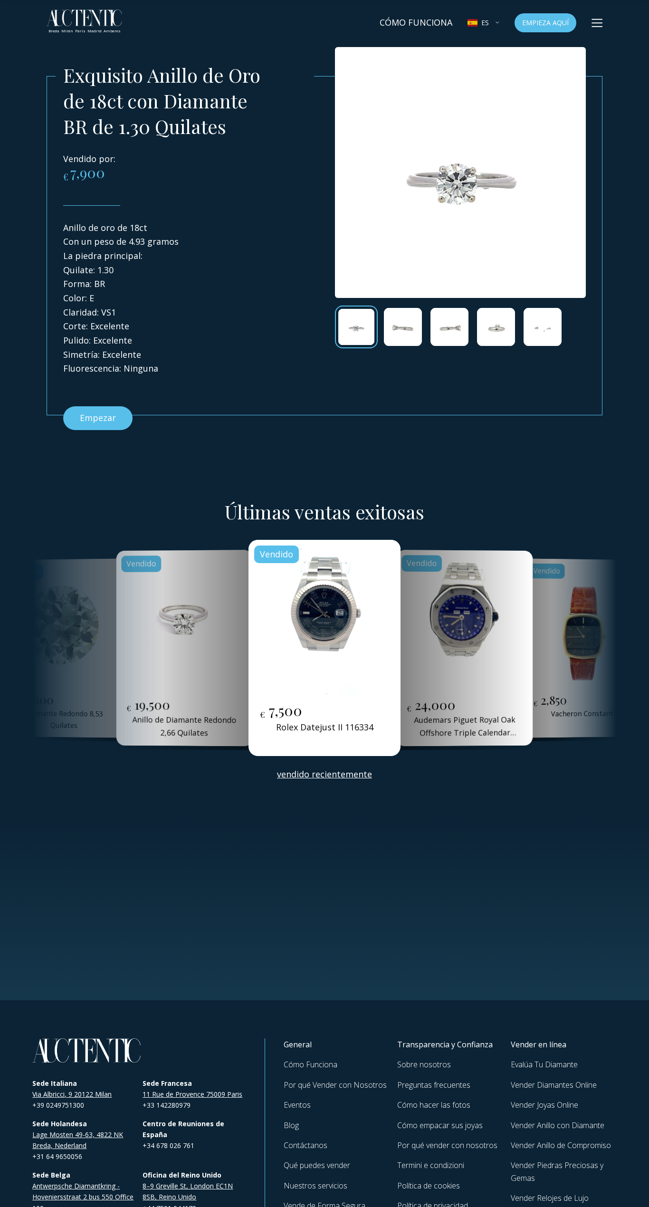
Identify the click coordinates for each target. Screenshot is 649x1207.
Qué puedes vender (317, 1165)
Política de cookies (428, 1185)
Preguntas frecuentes (433, 1085)
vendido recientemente (324, 774)
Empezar (98, 417)
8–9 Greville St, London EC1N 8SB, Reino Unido (188, 1191)
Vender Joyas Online (544, 1105)
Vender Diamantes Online (554, 1085)
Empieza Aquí (545, 22)
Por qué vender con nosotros (447, 1145)
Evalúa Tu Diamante (544, 1064)
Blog (291, 1125)
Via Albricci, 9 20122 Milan (72, 1094)
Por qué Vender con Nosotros (335, 1085)
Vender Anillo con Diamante (557, 1125)
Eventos (297, 1105)
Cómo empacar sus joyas (440, 1125)
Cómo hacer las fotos (433, 1105)
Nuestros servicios (315, 1185)
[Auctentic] (87, 1050)
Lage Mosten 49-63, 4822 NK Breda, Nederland (77, 1140)
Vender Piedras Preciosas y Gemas (557, 1171)
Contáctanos (305, 1145)
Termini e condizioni (430, 1165)
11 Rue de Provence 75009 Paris (192, 1094)
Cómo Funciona (416, 22)
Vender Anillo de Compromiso (561, 1145)
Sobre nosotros (424, 1064)
